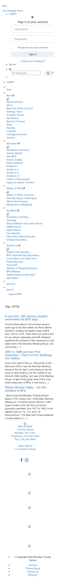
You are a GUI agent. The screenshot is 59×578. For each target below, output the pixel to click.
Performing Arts (15, 261)
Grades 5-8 (12, 172)
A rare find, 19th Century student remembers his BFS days (26, 317)
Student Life (13, 245)
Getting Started (14, 153)
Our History (12, 118)
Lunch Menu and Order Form (22, 258)
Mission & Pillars (15, 188)
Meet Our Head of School (20, 108)
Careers (11, 137)
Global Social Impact (17, 201)
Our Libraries (13, 233)
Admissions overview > (18, 149)
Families (11, 127)
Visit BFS (11, 156)
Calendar (11, 131)
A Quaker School (15, 114)
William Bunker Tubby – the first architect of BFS (25, 388)
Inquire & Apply (14, 159)
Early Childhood (15, 162)
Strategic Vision (15, 111)
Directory (33, 574)
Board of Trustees (16, 121)
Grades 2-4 (12, 169)
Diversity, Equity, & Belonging (22, 198)
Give (9, 89)
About (10, 95)
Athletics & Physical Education (22, 268)
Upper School (14, 229)
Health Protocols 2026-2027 (21, 274)
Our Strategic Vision (12, 10)
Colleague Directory (17, 134)
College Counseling (17, 239)
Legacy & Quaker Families (20, 182)
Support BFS (15, 294)
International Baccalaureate (21, 236)
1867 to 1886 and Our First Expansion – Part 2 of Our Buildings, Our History (28, 354)
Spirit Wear (12, 278)
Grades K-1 (12, 166)
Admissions (12, 143)
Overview (11, 220)
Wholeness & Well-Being (19, 204)
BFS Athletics (13, 271)
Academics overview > (18, 216)
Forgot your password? (33, 61)
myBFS (13, 13)
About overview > (15, 101)
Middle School (14, 226)
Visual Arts (12, 265)
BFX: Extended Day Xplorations (23, 255)
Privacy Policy (33, 568)
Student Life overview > (19, 252)
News (9, 124)
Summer (11, 283)
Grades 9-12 (13, 175)
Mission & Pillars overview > (21, 194)
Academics (12, 210)
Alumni (12, 64)
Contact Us (33, 571)
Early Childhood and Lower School (24, 223)
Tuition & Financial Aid (18, 179)
